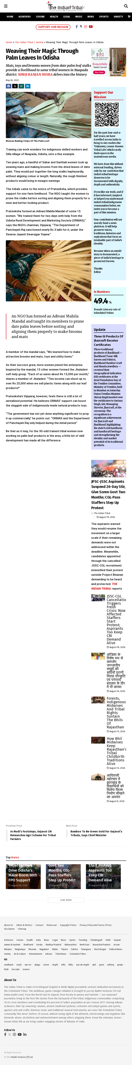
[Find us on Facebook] (5, 1035)
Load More (66, 900)
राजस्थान (26, 969)
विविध (71, 965)
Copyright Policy (68, 925)
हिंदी (129, 16)
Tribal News (60, 954)
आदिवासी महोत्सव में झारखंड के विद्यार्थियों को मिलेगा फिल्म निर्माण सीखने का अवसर (115, 786)
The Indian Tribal (102, 513)
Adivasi (48, 954)
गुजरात (101, 965)
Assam (117, 944)
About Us (8, 925)
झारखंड (120, 965)
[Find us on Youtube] (20, 1035)
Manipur (8, 949)
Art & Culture (20, 954)
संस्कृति (55, 965)
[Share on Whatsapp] (21, 86)
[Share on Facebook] (8, 86)
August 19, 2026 (107, 517)
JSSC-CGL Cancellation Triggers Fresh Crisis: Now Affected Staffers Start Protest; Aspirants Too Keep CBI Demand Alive (117, 619)
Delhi (108, 940)
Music (78, 16)
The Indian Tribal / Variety (29, 42)
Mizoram (32, 949)
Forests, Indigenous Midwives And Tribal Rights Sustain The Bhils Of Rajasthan (116, 712)
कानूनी (18, 965)
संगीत (63, 965)
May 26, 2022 (12, 80)
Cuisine (40, 16)
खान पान (28, 965)
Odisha (74, 949)
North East (84, 944)
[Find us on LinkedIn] (24, 1035)
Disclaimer (9, 929)
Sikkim (55, 949)
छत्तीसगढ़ (110, 965)
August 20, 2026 (19, 885)
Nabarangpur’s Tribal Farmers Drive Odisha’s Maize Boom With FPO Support (22, 870)
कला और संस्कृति (82, 965)
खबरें (94, 965)
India (96, 474)
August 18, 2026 (117, 647)
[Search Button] (126, 6)
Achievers (25, 16)
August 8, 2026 (116, 801)
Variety (118, 16)
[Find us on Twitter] (9, 1035)
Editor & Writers (24, 925)
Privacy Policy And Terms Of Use (96, 925)
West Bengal (100, 949)
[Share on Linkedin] (27, 86)
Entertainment (35, 954)
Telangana (86, 949)
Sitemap (22, 929)
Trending (83, 940)
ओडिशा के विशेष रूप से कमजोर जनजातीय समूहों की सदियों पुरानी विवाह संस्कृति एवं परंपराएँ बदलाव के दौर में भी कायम (116, 670)
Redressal (52, 925)
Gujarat (117, 940)
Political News (115, 949)
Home (10, 16)
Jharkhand (28, 944)
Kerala (39, 944)
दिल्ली (6, 969)
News (90, 16)
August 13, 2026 (117, 731)
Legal (66, 16)
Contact (39, 925)
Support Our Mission (53, 27)
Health (54, 16)
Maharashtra (70, 944)
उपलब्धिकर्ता (8, 965)
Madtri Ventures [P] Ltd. (22, 1057)
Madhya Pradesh (53, 944)
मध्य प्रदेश (15, 969)
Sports (104, 16)
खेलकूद (37, 965)
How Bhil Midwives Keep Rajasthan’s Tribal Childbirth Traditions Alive (117, 751)
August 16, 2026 (117, 691)
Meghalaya (20, 949)
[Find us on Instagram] (14, 1035)
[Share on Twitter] (15, 86)
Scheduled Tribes (78, 954)
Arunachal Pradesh (101, 944)
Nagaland (44, 949)
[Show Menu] (5, 6)
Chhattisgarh (96, 940)
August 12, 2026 (117, 768)
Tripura (64, 949)
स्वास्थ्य (46, 965)
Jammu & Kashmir (12, 944)
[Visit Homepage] (65, 6)
